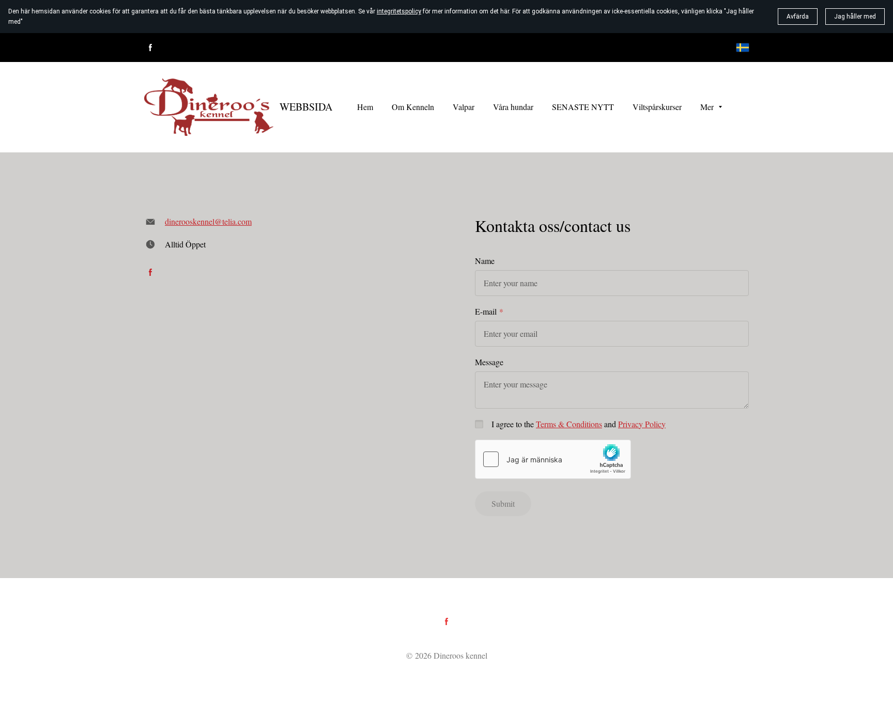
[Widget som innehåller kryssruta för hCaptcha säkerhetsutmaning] (553, 459)
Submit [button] (503, 503)
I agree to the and (578, 423)
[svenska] (742, 47)
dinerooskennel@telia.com (208, 221)
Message (489, 361)
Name (485, 260)
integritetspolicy (399, 11)
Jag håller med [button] (855, 16)
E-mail (486, 311)
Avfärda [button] (798, 16)
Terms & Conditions (569, 423)
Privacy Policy (642, 423)
